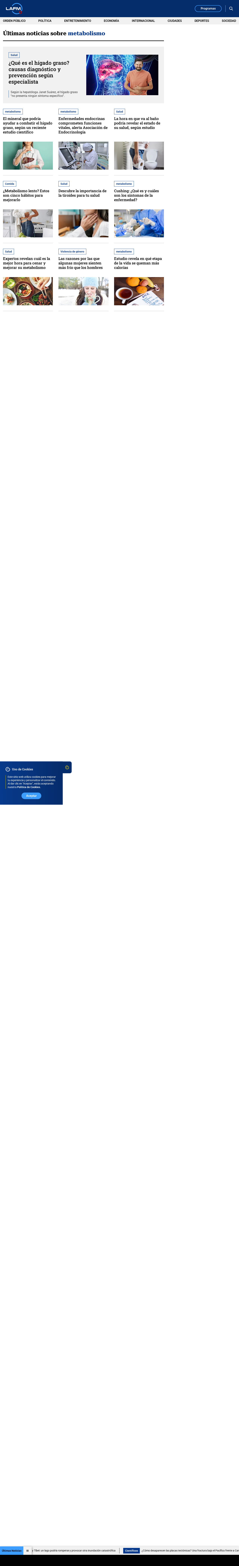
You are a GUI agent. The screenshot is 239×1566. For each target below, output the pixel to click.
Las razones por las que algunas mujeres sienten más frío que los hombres (80, 263)
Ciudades (175, 21)
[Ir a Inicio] (14, 8)
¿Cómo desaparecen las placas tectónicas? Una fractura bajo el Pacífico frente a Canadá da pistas (173, 1550)
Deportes (202, 21)
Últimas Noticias (11, 1550)
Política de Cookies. (29, 787)
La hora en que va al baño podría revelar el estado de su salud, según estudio (137, 123)
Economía (111, 21)
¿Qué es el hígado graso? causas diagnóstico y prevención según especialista (39, 72)
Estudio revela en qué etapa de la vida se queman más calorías (138, 263)
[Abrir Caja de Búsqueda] (231, 8)
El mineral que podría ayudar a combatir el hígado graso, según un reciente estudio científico (27, 125)
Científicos (106, 1550)
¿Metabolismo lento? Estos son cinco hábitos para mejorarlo (26, 195)
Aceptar (31, 796)
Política (45, 21)
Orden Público (14, 21)
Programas (208, 8)
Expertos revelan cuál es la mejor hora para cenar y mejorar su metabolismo (26, 263)
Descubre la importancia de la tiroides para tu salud (82, 193)
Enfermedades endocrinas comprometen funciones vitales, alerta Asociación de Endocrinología (83, 125)
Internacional (143, 21)
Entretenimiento (77, 21)
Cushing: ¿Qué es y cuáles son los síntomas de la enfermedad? (136, 195)
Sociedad (229, 21)
